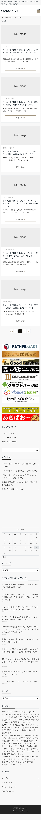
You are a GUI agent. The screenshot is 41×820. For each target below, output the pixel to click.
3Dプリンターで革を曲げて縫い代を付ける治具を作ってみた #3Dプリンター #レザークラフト (20, 661)
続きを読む (20, 68)
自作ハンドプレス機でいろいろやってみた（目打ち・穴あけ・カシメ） (20, 640)
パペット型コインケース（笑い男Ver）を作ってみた (19, 465)
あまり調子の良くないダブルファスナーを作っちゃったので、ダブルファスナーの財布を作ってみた (20, 203)
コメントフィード (9, 787)
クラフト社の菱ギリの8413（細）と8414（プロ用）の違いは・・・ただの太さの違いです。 (20, 650)
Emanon (25, 811)
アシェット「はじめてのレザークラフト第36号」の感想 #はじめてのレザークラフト (20, 152)
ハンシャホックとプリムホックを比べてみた (19, 681)
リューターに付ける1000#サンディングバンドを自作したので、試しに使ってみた (20, 608)
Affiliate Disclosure (9, 442)
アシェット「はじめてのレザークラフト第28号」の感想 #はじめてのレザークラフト (20, 306)
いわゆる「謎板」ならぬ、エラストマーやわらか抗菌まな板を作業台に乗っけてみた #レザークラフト (20, 597)
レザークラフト (8, 433)
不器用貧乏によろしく (9, 11)
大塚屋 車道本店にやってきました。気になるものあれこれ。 (19, 483)
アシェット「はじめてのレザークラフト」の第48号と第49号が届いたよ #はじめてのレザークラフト (20, 52)
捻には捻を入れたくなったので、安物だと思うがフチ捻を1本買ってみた (20, 585)
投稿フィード (7, 782)
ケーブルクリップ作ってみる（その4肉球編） (20, 746)
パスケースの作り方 (9, 437)
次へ (29, 331)
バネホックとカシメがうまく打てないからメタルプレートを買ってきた (19, 476)
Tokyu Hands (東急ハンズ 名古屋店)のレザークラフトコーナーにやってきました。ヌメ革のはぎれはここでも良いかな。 (20, 629)
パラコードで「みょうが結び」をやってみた (19, 471)
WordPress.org (8, 791)
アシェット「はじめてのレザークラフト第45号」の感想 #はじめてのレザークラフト (20, 103)
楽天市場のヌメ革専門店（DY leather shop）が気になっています (20, 672)
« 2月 (4, 557)
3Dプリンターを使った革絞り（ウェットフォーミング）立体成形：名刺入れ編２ (20, 618)
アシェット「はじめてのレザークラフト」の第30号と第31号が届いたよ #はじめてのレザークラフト (20, 256)
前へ (11, 331)
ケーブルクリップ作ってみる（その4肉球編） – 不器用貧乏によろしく (20, 762)
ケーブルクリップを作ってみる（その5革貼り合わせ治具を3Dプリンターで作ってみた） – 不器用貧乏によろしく (20, 751)
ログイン (5, 778)
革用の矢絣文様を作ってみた (13, 489)
